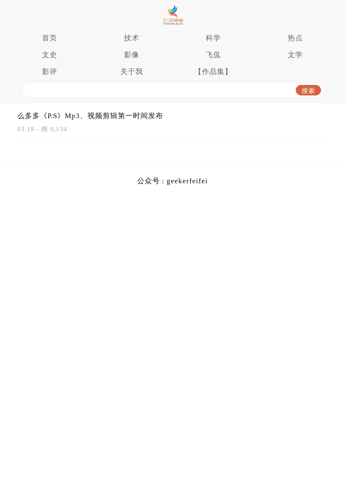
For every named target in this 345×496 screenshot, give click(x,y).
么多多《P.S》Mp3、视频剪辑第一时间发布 (90, 116)
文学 (295, 55)
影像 (131, 55)
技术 (131, 38)
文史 (49, 55)
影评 (49, 72)
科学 (213, 38)
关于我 (131, 72)
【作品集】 (213, 72)
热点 (295, 38)
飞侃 (213, 55)
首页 (49, 38)
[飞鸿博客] (172, 14)
